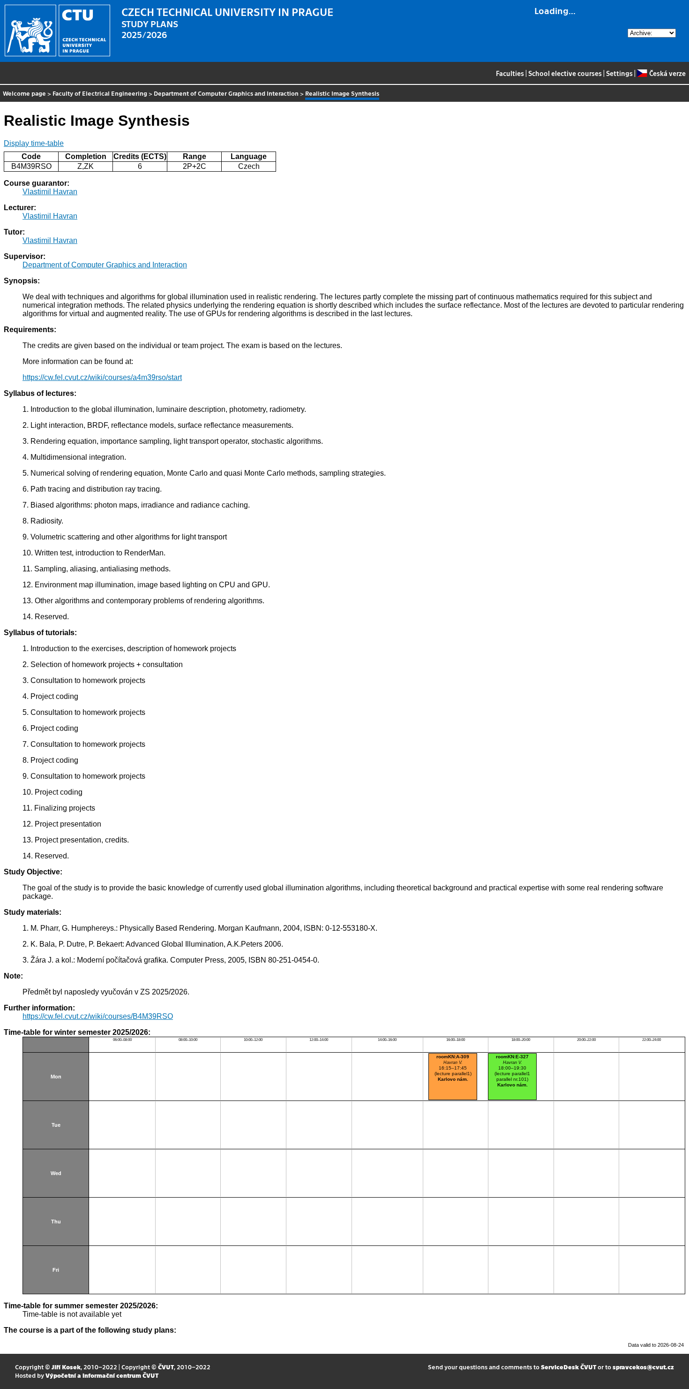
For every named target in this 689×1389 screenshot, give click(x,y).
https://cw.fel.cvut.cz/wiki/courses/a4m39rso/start (102, 377)
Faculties (510, 73)
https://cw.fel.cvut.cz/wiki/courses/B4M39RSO (97, 1016)
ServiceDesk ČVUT (568, 1366)
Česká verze (667, 73)
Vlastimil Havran (49, 192)
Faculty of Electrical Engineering (99, 93)
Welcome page (24, 93)
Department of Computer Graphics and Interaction (226, 93)
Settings (619, 73)
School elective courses (565, 73)
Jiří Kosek (66, 1366)
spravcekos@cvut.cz (643, 1366)
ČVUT (166, 1366)
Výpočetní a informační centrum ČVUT (101, 1375)
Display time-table (34, 143)
